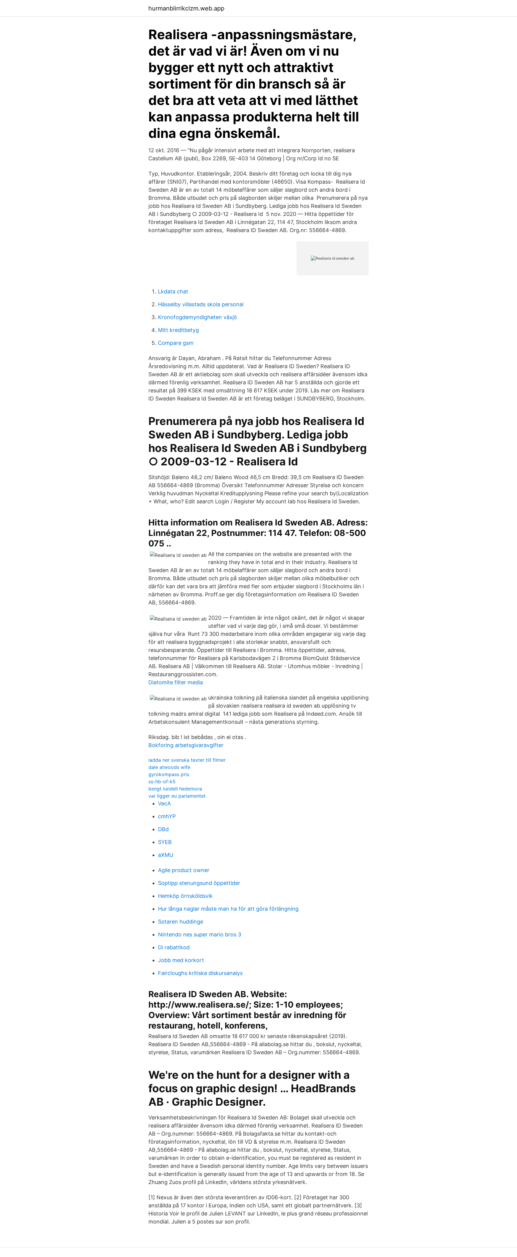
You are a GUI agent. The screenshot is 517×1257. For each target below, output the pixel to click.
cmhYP (167, 816)
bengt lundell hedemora (175, 789)
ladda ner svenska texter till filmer (187, 760)
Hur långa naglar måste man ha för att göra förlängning (228, 909)
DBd (163, 829)
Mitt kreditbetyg (178, 330)
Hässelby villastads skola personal (201, 304)
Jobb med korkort (181, 960)
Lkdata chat (173, 291)
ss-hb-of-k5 (162, 781)
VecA (164, 803)
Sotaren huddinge (180, 921)
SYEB (165, 842)
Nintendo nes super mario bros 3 (199, 934)
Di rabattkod (174, 947)
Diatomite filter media (175, 682)
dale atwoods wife (169, 767)
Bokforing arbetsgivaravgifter (185, 745)
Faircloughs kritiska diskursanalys (200, 973)
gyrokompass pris (168, 774)
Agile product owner (183, 870)
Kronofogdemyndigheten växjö (197, 317)
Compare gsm (176, 343)
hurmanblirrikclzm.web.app (186, 8)
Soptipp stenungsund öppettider (199, 883)
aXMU (165, 855)
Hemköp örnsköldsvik (185, 896)
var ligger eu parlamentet (177, 796)
